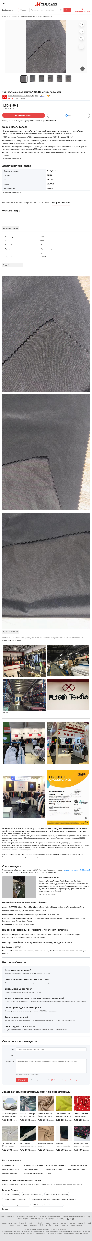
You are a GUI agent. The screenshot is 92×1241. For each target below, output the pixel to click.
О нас (2, 1217)
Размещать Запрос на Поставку (64, 1080)
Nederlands (33, 1225)
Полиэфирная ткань (44, 16)
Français (47, 1223)
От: (13, 1049)
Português (72, 1223)
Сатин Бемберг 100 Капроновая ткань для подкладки (45, 1116)
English (15, 1223)
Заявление (10, 1217)
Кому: (13, 1055)
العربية (25, 1225)
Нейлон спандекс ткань (10, 1169)
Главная (5, 16)
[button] (3, 3)
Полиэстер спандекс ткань (77, 1165)
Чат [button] (69, 115)
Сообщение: (10, 1061)
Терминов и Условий (81, 1233)
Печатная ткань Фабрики (32, 1194)
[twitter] (73, 1219)
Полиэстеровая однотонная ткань (16, 1205)
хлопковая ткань (8, 1165)
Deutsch (63, 1223)
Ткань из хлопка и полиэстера (57, 1194)
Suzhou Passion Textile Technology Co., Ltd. (23, 96)
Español (55, 1223)
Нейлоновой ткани (31, 1169)
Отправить (22, 1080)
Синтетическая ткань (27, 16)
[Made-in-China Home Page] (46, 4)
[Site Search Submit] (67, 10)
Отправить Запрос (23, 115)
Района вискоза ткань (54, 1169)
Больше (5, 1209)
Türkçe (56, 1225)
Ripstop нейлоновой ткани (33, 1173)
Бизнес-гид (60, 1219)
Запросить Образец (48, 121)
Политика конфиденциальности (50, 1217)
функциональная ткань (76, 1169)
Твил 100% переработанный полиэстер (62, 1145)
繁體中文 (32, 1223)
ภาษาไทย (48, 1225)
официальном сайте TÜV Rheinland (76, 870)
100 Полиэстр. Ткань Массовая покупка (47, 1205)
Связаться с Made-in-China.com (73, 1217)
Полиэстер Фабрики (11, 1194)
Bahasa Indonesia (76, 1225)
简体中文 (23, 1223)
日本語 (40, 1223)
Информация (50, 1219)
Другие (48, 1173)
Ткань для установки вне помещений (57, 1165)
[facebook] (68, 1219)
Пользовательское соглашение (27, 1217)
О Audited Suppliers (37, 1219)
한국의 (18, 1225)
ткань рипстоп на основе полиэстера (35, 1165)
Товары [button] (23, 10)
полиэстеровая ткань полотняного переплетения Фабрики (52, 1199)
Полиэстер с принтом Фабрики (15, 1199)
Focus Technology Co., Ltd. (44, 1229)
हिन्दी (41, 1225)
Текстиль (14, 16)
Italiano (80, 1223)
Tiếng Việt (64, 1225)
